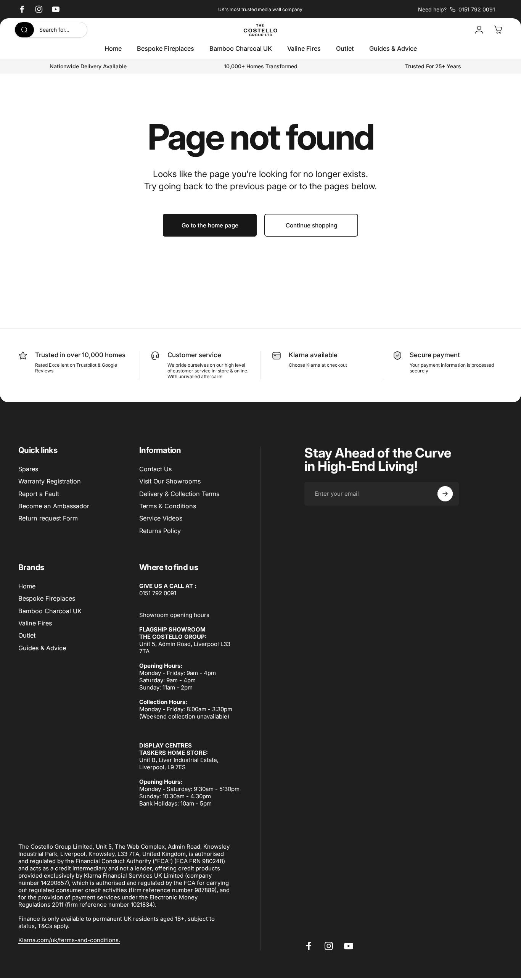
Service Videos (160, 518)
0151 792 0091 (157, 593)
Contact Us (155, 469)
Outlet (26, 635)
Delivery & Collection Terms (179, 494)
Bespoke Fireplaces (46, 598)
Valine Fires (35, 623)
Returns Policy (160, 531)
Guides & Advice (42, 648)
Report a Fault (38, 494)
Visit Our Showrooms (170, 481)
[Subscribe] (445, 493)
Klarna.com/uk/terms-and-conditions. (69, 940)
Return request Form (48, 518)
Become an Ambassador (53, 506)
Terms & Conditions (167, 506)
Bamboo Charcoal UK (50, 611)
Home (26, 586)
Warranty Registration (49, 481)
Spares (28, 469)
